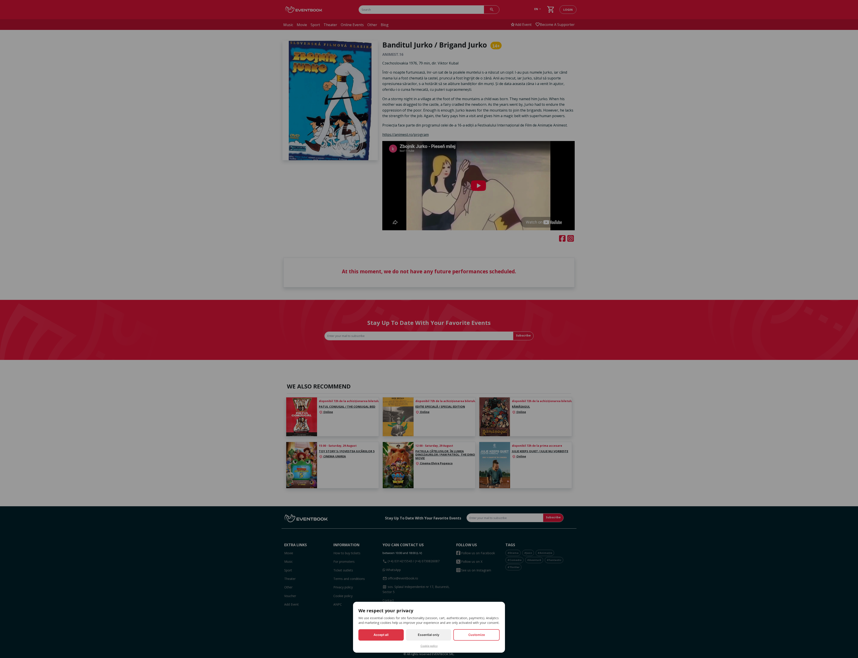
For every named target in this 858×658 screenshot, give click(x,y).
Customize (476, 635)
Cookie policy (429, 646)
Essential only (428, 635)
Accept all (381, 635)
